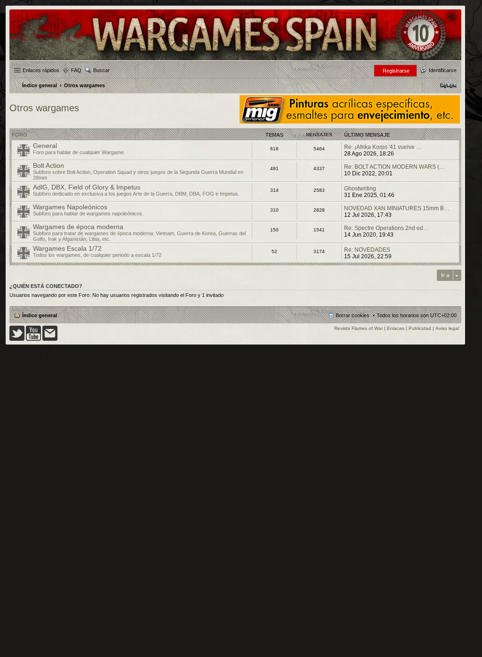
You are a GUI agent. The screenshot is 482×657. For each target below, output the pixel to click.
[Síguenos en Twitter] (16, 339)
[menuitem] (448, 85)
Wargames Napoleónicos (70, 207)
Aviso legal (447, 328)
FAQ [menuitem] (76, 70)
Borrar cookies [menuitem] (353, 315)
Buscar (101, 70)
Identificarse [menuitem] (443, 70)
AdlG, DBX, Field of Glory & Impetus (86, 187)
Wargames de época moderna (78, 226)
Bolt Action (48, 165)
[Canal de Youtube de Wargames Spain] (33, 339)
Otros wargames (44, 108)
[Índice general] (235, 59)
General (45, 145)
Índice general (39, 315)
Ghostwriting (360, 188)
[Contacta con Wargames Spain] (49, 339)
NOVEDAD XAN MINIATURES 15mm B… (397, 208)
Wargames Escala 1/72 (67, 248)
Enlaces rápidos (41, 70)
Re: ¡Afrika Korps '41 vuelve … (383, 147)
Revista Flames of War (358, 328)
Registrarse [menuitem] (396, 71)
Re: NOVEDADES (367, 249)
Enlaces (395, 328)
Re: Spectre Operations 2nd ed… (386, 228)
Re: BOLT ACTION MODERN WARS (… (394, 167)
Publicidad (420, 328)
